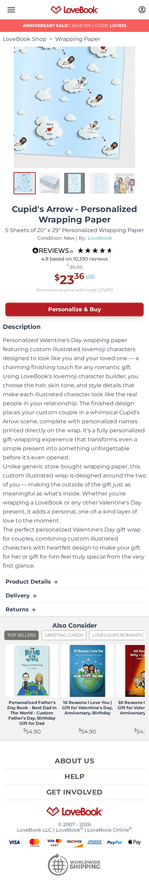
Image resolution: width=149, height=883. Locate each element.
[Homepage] (74, 9)
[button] (11, 9)
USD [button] (90, 276)
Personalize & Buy (74, 309)
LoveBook (100, 238)
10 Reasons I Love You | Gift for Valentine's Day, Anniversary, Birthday (87, 707)
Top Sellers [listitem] (21, 635)
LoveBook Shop (24, 39)
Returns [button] (18, 609)
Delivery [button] (19, 595)
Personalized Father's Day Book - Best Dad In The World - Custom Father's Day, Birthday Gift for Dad (31, 713)
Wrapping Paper (77, 39)
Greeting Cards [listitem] (64, 635)
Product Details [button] (29, 581)
